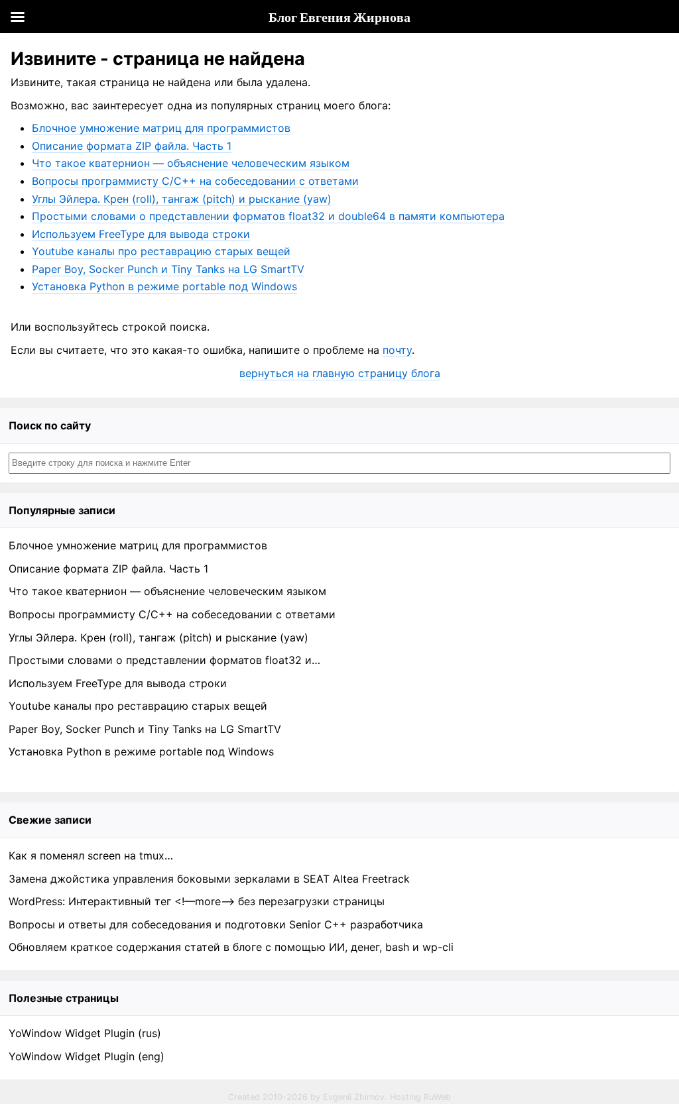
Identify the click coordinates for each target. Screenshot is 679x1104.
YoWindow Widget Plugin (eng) (86, 1056)
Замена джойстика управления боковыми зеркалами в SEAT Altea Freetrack (209, 878)
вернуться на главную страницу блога (339, 373)
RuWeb (437, 1097)
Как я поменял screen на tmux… (91, 855)
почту (397, 350)
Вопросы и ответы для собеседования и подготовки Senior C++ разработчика (216, 924)
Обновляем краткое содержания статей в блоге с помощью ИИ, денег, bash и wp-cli (231, 947)
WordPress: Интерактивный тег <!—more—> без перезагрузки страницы (197, 901)
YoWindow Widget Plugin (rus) (85, 1033)
